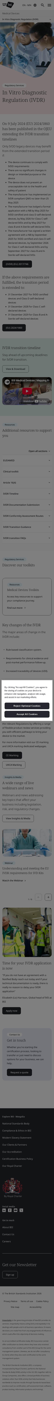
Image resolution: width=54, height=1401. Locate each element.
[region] (27, 700)
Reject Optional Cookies (27, 706)
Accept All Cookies (27, 714)
